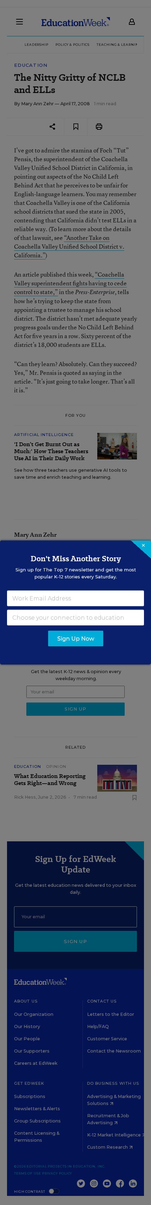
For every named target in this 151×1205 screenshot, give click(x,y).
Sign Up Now (75, 638)
